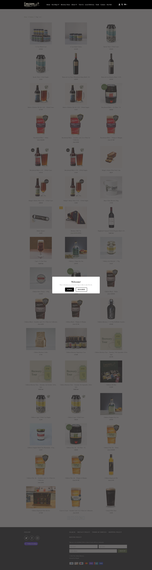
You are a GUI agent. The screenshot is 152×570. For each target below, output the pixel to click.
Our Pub (109, 4)
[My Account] (119, 4)
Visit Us (81, 4)
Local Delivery (89, 4)
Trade (97, 4)
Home (48, 4)
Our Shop (55, 4)
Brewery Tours (65, 4)
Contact (102, 4)
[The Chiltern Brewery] (32, 4)
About (73, 4)
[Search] (122, 4)
